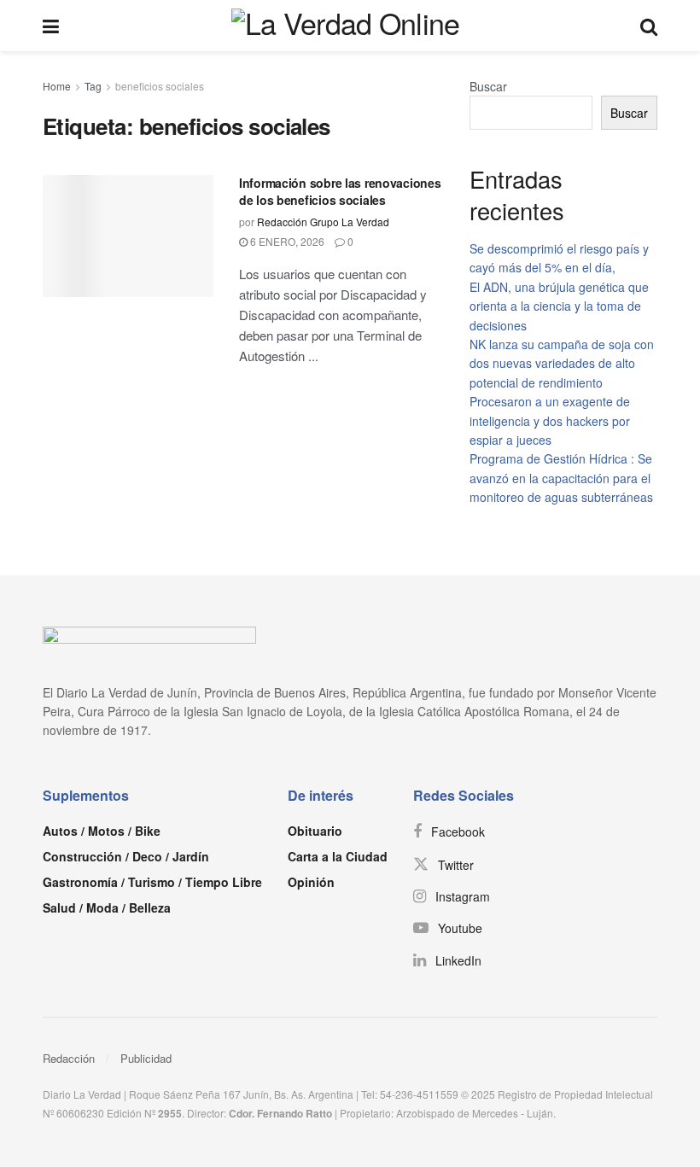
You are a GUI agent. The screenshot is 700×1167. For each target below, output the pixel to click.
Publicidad (146, 1058)
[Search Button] (648, 25)
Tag (93, 86)
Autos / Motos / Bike (101, 830)
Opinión (311, 881)
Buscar (488, 86)
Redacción (69, 1058)
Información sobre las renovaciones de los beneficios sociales (339, 191)
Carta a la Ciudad (338, 856)
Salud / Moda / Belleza (107, 907)
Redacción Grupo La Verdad (323, 221)
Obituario (315, 830)
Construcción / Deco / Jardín (126, 856)
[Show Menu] (51, 25)
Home (57, 86)
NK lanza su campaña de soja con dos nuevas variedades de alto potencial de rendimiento (562, 363)
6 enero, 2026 (286, 241)
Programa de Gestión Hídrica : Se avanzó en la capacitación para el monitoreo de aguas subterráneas (561, 477)
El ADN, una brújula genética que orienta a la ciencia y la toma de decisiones (559, 306)
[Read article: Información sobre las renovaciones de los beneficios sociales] (128, 236)
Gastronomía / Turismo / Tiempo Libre (152, 881)
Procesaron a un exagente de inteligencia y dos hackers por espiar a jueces (550, 420)
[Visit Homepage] (350, 26)
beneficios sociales (159, 86)
